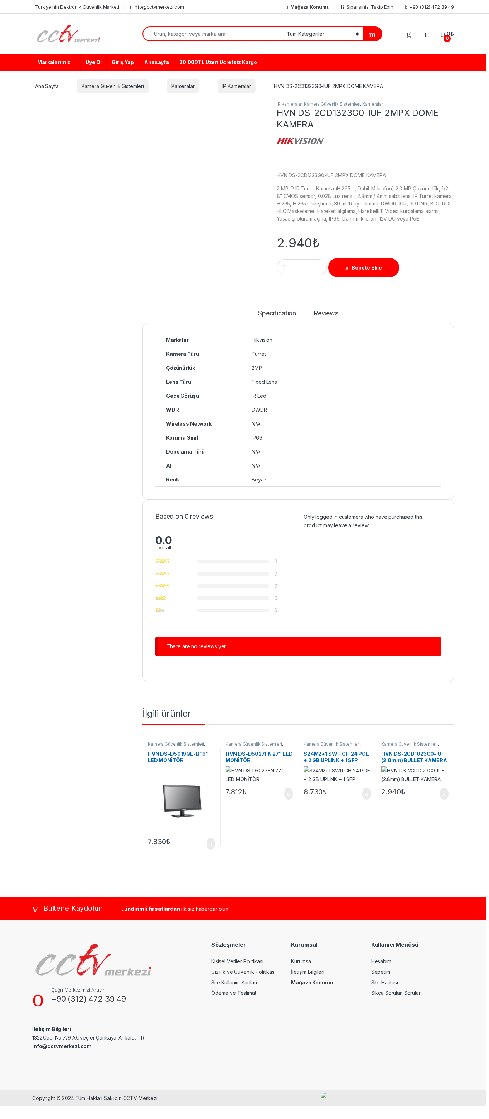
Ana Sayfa (47, 86)
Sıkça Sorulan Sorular (396, 993)
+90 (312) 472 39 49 (432, 7)
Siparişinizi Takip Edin (370, 7)
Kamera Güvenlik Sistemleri (113, 86)
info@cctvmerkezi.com (159, 7)
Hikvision (262, 340)
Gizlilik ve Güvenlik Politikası (243, 972)
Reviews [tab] (326, 313)
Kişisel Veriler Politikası (237, 961)
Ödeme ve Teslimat (233, 993)
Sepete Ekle (367, 268)
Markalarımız (53, 62)
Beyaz (259, 479)
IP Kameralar (236, 86)
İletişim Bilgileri (307, 972)
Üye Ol (93, 62)
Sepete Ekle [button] (206, 844)
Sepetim (380, 972)
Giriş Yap (123, 62)
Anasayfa (156, 62)
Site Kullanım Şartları (234, 982)
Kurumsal (301, 961)
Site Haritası (384, 982)
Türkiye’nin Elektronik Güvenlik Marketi (77, 7)
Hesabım (381, 961)
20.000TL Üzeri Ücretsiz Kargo (218, 62)
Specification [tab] (277, 313)
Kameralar (183, 86)
